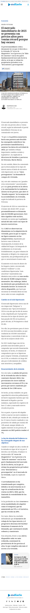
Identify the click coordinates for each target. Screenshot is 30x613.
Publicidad (15, 605)
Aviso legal (5, 607)
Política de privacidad (13, 607)
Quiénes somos (8, 605)
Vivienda (12, 577)
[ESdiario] (15, 4)
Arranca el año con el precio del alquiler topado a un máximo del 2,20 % (21, 560)
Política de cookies (23, 607)
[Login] (28, 4)
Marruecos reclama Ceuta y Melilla (13, 1)
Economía (4, 21)
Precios (8, 577)
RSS (24, 605)
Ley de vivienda (19, 577)
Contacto (20, 605)
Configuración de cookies (15, 609)
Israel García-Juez (12, 105)
